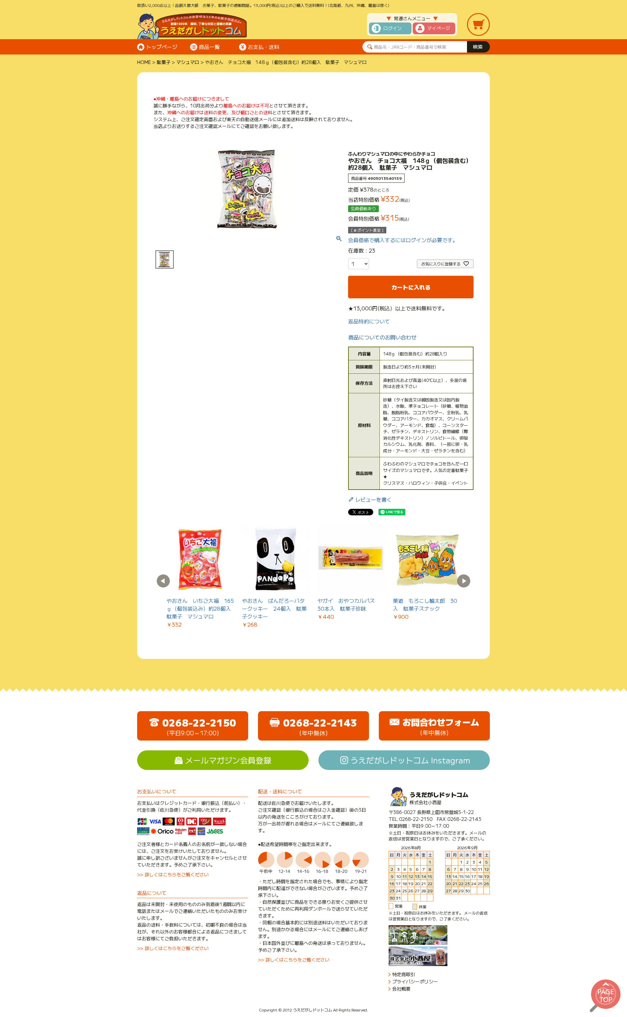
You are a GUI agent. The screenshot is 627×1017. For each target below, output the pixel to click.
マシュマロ (187, 62)
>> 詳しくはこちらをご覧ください (173, 874)
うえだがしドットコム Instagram (410, 760)
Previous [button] (163, 580)
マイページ (438, 28)
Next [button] (463, 580)
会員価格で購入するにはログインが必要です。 (403, 240)
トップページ (161, 47)
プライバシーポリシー (415, 981)
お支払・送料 (263, 47)
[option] (200, 577)
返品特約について (369, 321)
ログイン (392, 28)
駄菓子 (163, 62)
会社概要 (401, 989)
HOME (144, 62)
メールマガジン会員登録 (228, 760)
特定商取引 (403, 974)
